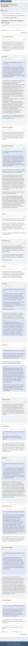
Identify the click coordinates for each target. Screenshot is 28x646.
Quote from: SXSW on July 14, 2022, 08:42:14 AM (14, 511)
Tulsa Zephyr (7, 600)
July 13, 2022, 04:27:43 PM (7, 285)
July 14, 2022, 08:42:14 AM (7, 460)
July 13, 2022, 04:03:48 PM (7, 268)
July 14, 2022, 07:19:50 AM (7, 428)
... (12, 30)
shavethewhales (8, 146)
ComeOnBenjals (8, 37)
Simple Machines (17, 644)
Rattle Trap (7, 241)
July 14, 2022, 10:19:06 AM (7, 508)
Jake (5, 214)
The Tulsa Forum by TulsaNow (8, 5)
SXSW (5, 57)
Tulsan (5, 345)
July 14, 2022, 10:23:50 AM (7, 602)
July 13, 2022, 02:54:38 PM (7, 148)
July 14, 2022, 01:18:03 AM (7, 401)
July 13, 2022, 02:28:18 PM (7, 59)
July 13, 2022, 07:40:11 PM (7, 347)
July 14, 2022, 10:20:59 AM (7, 549)
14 (19, 30)
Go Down (3, 30)
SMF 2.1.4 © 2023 (10, 644)
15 (21, 30)
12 (15, 30)
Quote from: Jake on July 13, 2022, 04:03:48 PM (13, 605)
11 (14, 30)
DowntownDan (8, 127)
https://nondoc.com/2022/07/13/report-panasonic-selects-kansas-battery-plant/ (11, 362)
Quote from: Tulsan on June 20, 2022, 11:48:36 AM (14, 350)
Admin (23, 15)
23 (23, 30)
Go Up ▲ (19, 643)
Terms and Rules (13, 643)
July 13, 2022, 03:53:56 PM (7, 243)
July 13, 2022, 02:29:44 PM (7, 129)
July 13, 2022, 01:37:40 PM (7, 39)
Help (8, 643)
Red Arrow (7, 399)
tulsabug (6, 426)
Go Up (2, 631)
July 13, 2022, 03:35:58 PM (7, 216)
